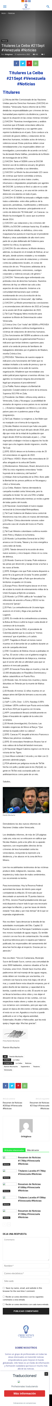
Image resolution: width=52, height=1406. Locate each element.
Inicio (4, 13)
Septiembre (25, 1066)
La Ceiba (16, 1060)
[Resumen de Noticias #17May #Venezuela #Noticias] (10, 1161)
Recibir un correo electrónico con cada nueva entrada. (27, 1304)
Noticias (11, 13)
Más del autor (33, 1150)
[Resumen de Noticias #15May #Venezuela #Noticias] (10, 1214)
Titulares (36, 1066)
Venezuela (8, 1070)
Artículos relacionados (14, 1150)
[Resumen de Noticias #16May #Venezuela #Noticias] (10, 1187)
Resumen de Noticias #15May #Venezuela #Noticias (29, 1214)
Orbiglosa (9, 54)
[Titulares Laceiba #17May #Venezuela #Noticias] (10, 1174)
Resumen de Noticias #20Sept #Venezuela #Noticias (12, 1105)
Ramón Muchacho (16, 1056)
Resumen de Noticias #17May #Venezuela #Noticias (29, 1160)
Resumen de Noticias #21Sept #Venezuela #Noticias (39, 1105)
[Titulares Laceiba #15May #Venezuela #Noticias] (10, 1201)
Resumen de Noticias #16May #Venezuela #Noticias (29, 1187)
